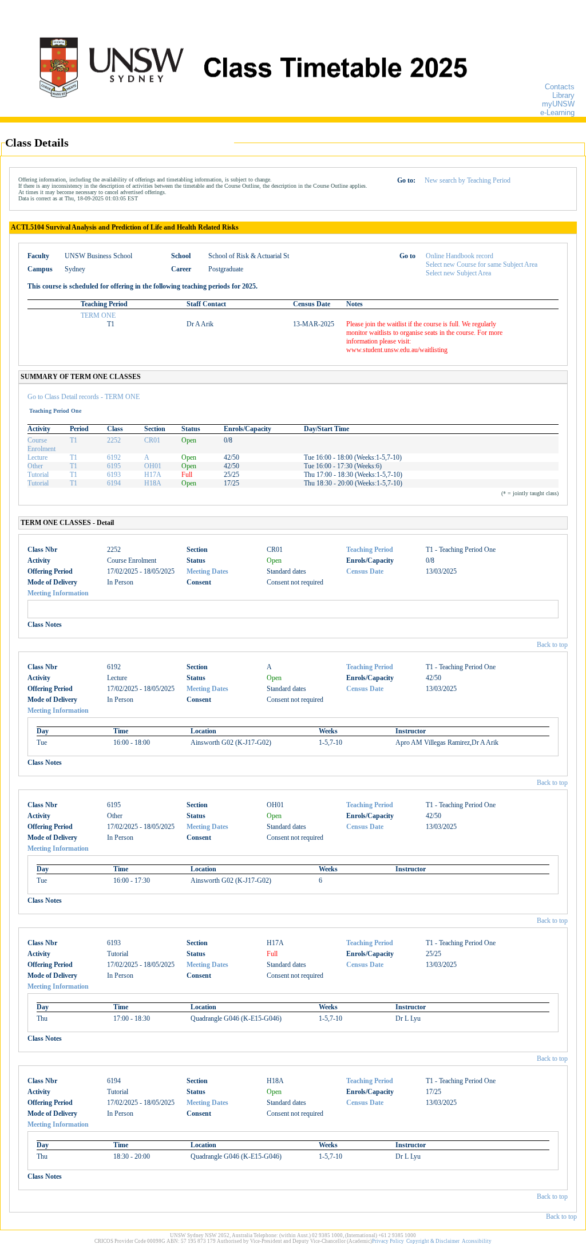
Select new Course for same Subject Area (481, 264)
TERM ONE (98, 315)
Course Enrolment (41, 444)
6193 (114, 475)
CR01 (152, 440)
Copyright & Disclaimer (433, 1241)
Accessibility (477, 1241)
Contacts (560, 86)
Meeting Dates (207, 571)
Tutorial (38, 475)
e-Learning (557, 112)
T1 (73, 440)
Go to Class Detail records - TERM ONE (83, 397)
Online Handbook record (459, 256)
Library (563, 95)
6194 (114, 483)
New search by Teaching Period (467, 180)
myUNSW (558, 104)
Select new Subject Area (458, 273)
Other (35, 466)
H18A (152, 483)
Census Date (364, 571)
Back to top (552, 645)
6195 (114, 466)
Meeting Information (58, 593)
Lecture (37, 457)
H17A (152, 475)
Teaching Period (369, 550)
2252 (114, 440)
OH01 (152, 466)
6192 (114, 457)
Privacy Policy (388, 1241)
